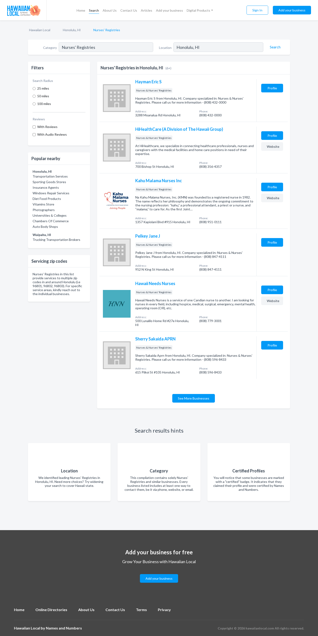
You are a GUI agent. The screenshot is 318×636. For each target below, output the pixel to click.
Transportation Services (50, 176)
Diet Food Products (47, 199)
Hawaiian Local (39, 30)
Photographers (44, 210)
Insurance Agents (46, 187)
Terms (141, 609)
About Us (110, 10)
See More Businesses (193, 398)
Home (81, 10)
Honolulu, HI (72, 30)
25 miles (43, 88)
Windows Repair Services (51, 193)
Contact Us (128, 10)
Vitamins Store (43, 204)
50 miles (43, 96)
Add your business (169, 10)
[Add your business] (159, 573)
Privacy (164, 609)
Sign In (257, 10)
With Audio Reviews (52, 134)
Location (165, 48)
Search (94, 10)
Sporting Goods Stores (49, 182)
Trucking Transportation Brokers (56, 240)
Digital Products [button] (198, 10)
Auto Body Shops (45, 227)
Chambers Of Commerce (51, 221)
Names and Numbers (64, 628)
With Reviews (47, 127)
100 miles (44, 104)
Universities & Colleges (50, 215)
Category (50, 48)
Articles (146, 10)
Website (273, 146)
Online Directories (51, 609)
